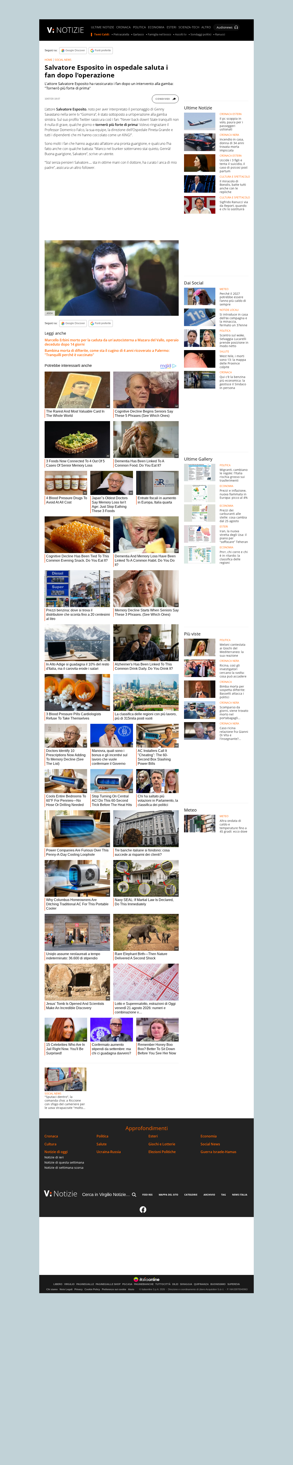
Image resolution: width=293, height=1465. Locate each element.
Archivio (209, 1194)
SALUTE (224, 351)
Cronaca (51, 1136)
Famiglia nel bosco (159, 34)
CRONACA (123, 27)
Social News (210, 1144)
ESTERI (171, 27)
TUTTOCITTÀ (163, 1284)
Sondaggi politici (200, 34)
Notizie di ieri (54, 1157)
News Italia (239, 1194)
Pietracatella (121, 34)
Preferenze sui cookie (114, 1289)
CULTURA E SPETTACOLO (235, 176)
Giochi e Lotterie (161, 1144)
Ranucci (220, 34)
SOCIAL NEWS (63, 60)
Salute (102, 1144)
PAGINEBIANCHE (144, 1284)
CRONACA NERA (229, 134)
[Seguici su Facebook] (143, 1211)
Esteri (153, 1136)
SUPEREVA (233, 1284)
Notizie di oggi (56, 1152)
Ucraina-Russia (109, 1152)
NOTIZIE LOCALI (229, 309)
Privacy (78, 1289)
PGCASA (127, 1284)
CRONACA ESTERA (231, 114)
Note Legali (66, 1289)
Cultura (50, 1144)
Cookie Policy (92, 1289)
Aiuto (131, 1289)
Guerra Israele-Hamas (218, 1152)
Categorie (190, 1194)
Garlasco (138, 34)
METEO (224, 289)
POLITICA (139, 27)
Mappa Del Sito (168, 1194)
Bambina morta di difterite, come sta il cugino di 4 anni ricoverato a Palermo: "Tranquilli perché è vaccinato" (107, 352)
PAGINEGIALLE (85, 1284)
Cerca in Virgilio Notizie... (106, 1194)
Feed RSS (147, 1194)
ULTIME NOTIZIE (102, 27)
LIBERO (57, 1284)
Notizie (65, 1193)
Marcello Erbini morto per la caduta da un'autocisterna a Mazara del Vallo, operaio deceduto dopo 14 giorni (112, 342)
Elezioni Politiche (162, 1152)
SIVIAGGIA (186, 1284)
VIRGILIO (69, 1284)
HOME (48, 60)
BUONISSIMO (218, 1284)
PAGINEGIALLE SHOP (108, 1284)
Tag (223, 1194)
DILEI (175, 1284)
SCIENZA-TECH (188, 27)
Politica (102, 1136)
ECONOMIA (156, 27)
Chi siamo (52, 1289)
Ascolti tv (181, 34)
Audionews (225, 27)
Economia (209, 1136)
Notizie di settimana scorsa (63, 1168)
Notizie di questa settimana (64, 1162)
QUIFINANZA (201, 1284)
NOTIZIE (70, 30)
